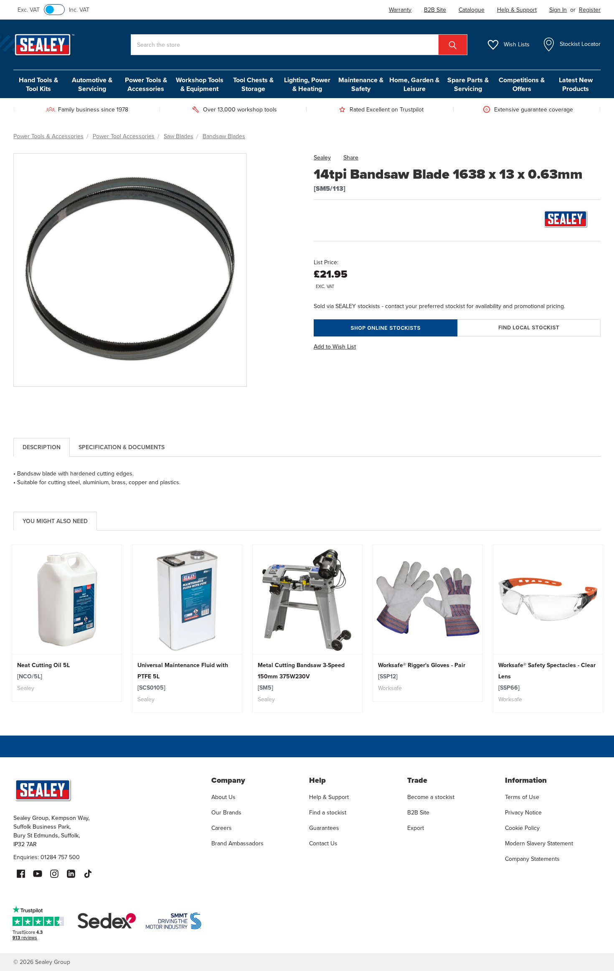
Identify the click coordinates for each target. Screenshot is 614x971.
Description (42, 447)
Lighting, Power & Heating (307, 84)
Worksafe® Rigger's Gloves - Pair (421, 670)
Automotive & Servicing (92, 84)
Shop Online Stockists (385, 327)
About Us (223, 797)
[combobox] (299, 44)
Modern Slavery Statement (539, 843)
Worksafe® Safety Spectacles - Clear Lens (547, 676)
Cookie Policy (522, 828)
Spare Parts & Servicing (468, 84)
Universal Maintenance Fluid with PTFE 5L (182, 676)
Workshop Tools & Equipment (199, 84)
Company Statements (532, 859)
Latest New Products (576, 84)
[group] (67, 623)
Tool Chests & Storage (253, 84)
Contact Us (323, 843)
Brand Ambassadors (237, 843)
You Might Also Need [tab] (55, 521)
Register (590, 9)
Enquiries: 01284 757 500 (46, 857)
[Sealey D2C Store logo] (106, 790)
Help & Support (329, 797)
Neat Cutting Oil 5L (43, 670)
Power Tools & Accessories (146, 84)
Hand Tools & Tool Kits (38, 84)
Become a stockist (430, 797)
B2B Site (418, 812)
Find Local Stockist (528, 327)
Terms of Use (522, 797)
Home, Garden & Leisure (414, 84)
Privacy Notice (523, 812)
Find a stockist (327, 812)
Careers (221, 828)
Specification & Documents (122, 447)
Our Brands (226, 812)
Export (415, 828)
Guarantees (324, 828)
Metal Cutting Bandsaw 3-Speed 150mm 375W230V (301, 676)
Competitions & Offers (522, 84)
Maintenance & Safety (360, 84)
